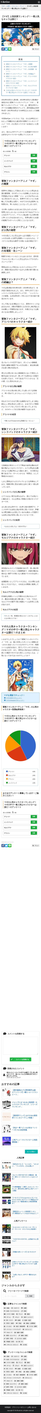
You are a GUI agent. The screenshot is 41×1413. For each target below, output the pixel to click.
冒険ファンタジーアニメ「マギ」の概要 (19, 64)
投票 (34, 155)
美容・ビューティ (11, 1335)
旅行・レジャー (28, 1317)
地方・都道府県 (20, 1326)
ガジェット (28, 1329)
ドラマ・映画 (10, 1314)
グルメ (17, 1317)
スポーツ (16, 1308)
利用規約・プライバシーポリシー (16, 1407)
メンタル (8, 1326)
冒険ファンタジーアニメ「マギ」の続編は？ (20, 74)
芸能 (7, 1308)
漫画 (28, 1314)
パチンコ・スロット (12, 1344)
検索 (30, 1296)
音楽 (25, 1311)
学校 (20, 1323)
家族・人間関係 (30, 1323)
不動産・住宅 (10, 1341)
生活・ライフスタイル (12, 1311)
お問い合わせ (31, 1407)
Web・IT (9, 1332)
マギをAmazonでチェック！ (15, 700)
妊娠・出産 (27, 1320)
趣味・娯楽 (24, 1335)
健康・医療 (20, 1332)
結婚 (19, 1320)
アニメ (20, 1314)
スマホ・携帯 (33, 1326)
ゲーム (9, 1317)
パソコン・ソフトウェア (13, 1329)
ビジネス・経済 (21, 1338)
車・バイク (9, 1320)
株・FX (20, 1341)
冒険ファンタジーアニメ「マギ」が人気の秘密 (21, 66)
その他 (25, 1344)
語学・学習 (9, 1338)
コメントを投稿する (22, 1059)
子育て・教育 (10, 1323)
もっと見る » (31, 1151)
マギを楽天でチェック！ (14, 698)
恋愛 (25, 1308)
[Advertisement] (20, 941)
